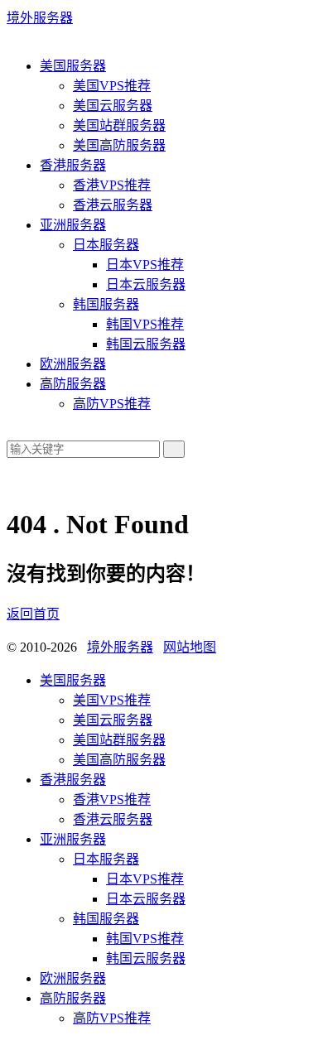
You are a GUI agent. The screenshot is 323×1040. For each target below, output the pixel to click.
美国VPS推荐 (112, 86)
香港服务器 (73, 165)
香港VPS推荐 (112, 185)
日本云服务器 (146, 284)
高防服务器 (73, 384)
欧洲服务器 (73, 364)
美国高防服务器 (119, 145)
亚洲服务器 (73, 225)
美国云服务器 (112, 106)
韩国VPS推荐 (145, 324)
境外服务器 (40, 18)
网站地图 (189, 647)
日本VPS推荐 (145, 265)
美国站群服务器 (119, 125)
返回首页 (33, 614)
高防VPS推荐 (112, 404)
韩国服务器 (106, 304)
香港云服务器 (112, 205)
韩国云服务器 (146, 344)
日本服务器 (106, 245)
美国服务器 (73, 66)
